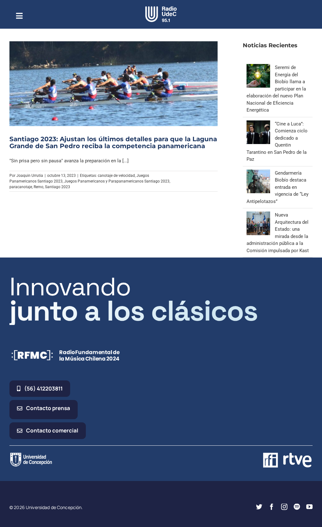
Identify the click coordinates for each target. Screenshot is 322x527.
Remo (38, 187)
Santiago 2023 (57, 187)
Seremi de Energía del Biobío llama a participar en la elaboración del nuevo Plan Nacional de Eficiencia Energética (276, 89)
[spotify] (297, 507)
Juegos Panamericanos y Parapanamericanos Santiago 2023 (116, 181)
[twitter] (259, 507)
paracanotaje (20, 187)
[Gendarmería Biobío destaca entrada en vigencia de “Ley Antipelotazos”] (258, 173)
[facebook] (272, 507)
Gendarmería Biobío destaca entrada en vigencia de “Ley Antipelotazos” (277, 187)
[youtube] (309, 507)
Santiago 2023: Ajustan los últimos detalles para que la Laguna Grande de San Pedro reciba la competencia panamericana (113, 142)
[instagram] (284, 507)
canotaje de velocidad (116, 175)
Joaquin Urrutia (29, 175)
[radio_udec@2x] (161, 8)
